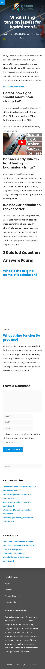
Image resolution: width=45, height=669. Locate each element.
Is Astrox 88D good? (12, 549)
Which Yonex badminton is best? (18, 541)
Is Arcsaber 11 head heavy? (15, 553)
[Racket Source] (22, 6)
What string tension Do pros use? (21, 337)
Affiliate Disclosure (13, 596)
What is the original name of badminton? (20, 273)
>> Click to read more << (15, 87)
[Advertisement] (22, 302)
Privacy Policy (11, 602)
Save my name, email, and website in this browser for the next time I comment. (23, 438)
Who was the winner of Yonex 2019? (19, 545)
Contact (8, 590)
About (7, 583)
